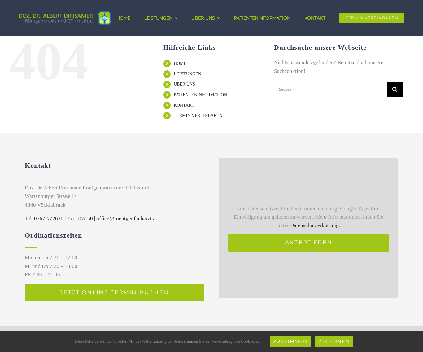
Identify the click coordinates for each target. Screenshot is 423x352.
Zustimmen (290, 341)
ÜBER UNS (184, 84)
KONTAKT (184, 105)
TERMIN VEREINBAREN (198, 115)
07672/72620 (48, 218)
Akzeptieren (308, 242)
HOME (180, 63)
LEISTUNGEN (187, 74)
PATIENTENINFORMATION (200, 94)
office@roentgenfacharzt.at (126, 218)
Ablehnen (334, 341)
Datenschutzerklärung (314, 225)
